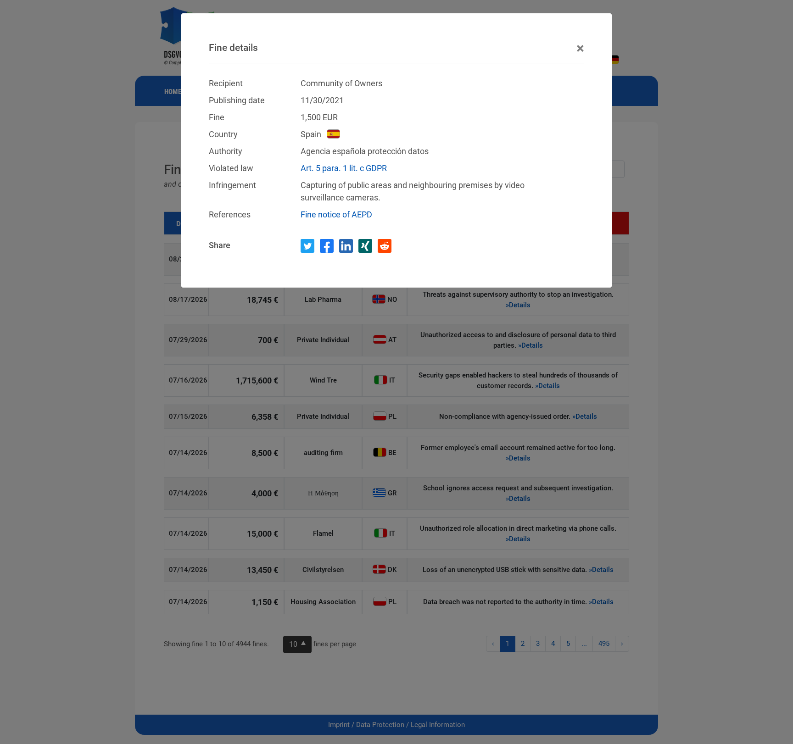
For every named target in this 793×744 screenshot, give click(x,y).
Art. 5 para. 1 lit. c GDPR (344, 168)
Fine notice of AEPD (336, 214)
